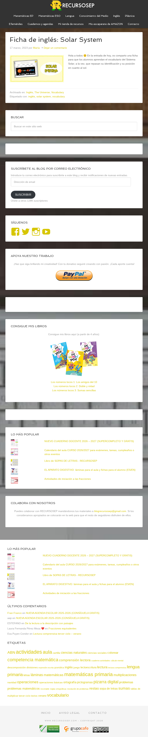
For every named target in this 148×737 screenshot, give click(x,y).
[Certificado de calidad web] (49, 731)
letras (26, 675)
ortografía (69, 682)
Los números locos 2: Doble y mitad (74, 386)
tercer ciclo (24, 695)
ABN (11, 652)
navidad (11, 682)
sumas (124, 688)
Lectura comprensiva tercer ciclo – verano (57, 633)
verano (42, 695)
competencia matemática (32, 659)
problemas (126, 682)
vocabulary (58, 96)
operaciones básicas (51, 682)
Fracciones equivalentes (62, 628)
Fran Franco (14, 613)
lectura (102, 667)
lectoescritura (88, 667)
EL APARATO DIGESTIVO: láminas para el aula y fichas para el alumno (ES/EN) (90, 469)
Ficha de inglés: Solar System (56, 39)
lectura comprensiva (117, 668)
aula (47, 652)
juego (76, 667)
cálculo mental (117, 660)
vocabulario (58, 695)
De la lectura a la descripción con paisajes (49, 623)
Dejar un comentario (55, 47)
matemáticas (54, 675)
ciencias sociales (97, 652)
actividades (29, 652)
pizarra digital (105, 681)
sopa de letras (109, 688)
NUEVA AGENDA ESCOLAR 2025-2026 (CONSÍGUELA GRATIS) (62, 613)
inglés (31, 96)
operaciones (27, 682)
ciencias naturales (74, 652)
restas (94, 688)
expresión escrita (46, 668)
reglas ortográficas (58, 689)
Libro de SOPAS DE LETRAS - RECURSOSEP (70, 460)
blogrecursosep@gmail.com (110, 511)
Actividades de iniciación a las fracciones (67, 478)
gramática (59, 667)
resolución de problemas (78, 689)
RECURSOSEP (74, 5)
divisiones (32, 667)
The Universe (42, 92)
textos (34, 695)
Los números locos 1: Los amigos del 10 (74, 382)
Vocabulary (57, 92)
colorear (112, 652)
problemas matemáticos (23, 688)
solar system (43, 96)
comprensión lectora (75, 660)
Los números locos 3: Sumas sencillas (74, 390)
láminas (37, 675)
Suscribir (23, 194)
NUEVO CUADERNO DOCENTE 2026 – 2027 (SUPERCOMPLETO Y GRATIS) (89, 441)
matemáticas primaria (88, 674)
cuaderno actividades (100, 660)
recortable (44, 689)
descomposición (16, 667)
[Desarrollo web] (76, 731)
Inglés (29, 92)
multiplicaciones (125, 675)
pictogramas (85, 682)
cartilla (56, 653)
